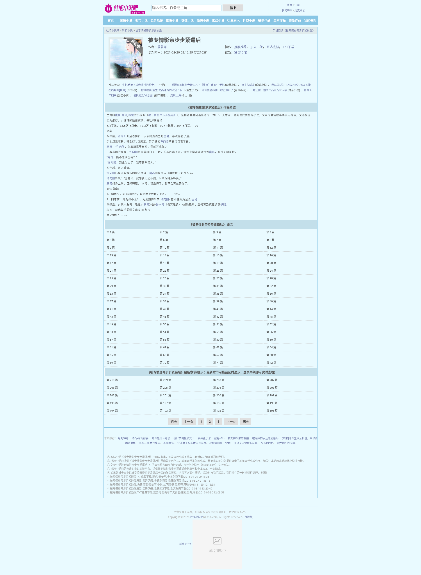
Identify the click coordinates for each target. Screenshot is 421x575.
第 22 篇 (164, 270)
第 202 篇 (112, 395)
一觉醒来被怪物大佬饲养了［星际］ (190, 85)
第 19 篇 (218, 263)
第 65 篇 (111, 355)
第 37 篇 (111, 301)
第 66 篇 (164, 355)
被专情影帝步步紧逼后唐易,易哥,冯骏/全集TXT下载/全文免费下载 (148, 488)
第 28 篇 (271, 278)
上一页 (188, 421)
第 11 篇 (218, 247)
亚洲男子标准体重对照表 (191, 443)
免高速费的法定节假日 (172, 90)
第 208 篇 (218, 380)
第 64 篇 (271, 347)
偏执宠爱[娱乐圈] (143, 95)
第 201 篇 (165, 395)
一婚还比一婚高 (259, 90)
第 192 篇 (218, 411)
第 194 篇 (112, 411)
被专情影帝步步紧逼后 (149, 30)
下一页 (231, 421)
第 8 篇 (270, 240)
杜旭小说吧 (112, 30)
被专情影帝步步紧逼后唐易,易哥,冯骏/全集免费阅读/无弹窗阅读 (147, 480)
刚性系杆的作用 (286, 443)
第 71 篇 (218, 363)
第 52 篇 (271, 324)
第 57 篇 (111, 340)
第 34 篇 (164, 294)
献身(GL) (219, 438)
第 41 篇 (111, 309)
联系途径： (186, 544)
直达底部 (273, 47)
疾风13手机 (218, 85)
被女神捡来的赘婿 (238, 438)
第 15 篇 (218, 255)
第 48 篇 (271, 317)
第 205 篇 (165, 388)
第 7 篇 (217, 240)
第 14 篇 (164, 255)
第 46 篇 (164, 317)
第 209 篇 (165, 380)
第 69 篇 (111, 363)
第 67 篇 (218, 355)
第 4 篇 (270, 232)
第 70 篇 (164, 363)
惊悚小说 (187, 20)
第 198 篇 (112, 403)
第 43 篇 (218, 309)
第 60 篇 (271, 340)
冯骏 (131, 115)
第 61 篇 (111, 347)
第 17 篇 (111, 263)
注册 (297, 5)
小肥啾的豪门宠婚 (219, 443)
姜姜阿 (162, 47)
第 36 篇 (271, 294)
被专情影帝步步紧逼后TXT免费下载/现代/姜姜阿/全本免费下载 (146, 477)
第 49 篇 (111, 324)
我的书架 (287, 10)
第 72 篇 (271, 363)
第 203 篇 (272, 388)
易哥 (124, 115)
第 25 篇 (111, 278)
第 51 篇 (218, 324)
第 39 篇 (218, 301)
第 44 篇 (271, 309)
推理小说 (172, 20)
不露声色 (168, 443)
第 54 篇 (164, 332)
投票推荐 (240, 47)
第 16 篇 (271, 255)
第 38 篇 (164, 301)
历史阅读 (299, 10)
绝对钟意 (123, 438)
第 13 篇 (111, 255)
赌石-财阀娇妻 (140, 438)
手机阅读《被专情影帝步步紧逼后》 (294, 30)
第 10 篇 (164, 247)
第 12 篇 (271, 247)
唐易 (118, 115)
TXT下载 (288, 47)
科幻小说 (249, 20)
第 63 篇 (218, 347)
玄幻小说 (218, 20)
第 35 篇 (218, 294)
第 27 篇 (218, 278)
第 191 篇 (272, 411)
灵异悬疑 (157, 20)
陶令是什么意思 (161, 438)
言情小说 (126, 20)
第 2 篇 (164, 232)
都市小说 (141, 20)
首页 (111, 20)
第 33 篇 (111, 294)
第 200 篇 (218, 395)
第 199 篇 (272, 395)
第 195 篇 (272, 403)
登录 (289, 5)
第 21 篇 (111, 270)
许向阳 (122, 136)
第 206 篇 (112, 388)
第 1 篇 (111, 232)
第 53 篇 (111, 332)
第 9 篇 (111, 247)
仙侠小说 (203, 20)
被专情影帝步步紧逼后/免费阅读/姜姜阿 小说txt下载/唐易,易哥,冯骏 (149, 484)
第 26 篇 (164, 278)
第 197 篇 (165, 403)
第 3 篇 (217, 232)
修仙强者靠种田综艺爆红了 (217, 90)
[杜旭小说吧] (125, 8)
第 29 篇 (111, 286)
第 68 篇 (271, 355)
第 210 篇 (112, 380)
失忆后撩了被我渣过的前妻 (138, 85)
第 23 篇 (218, 270)
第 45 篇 (111, 317)
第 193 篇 (165, 411)
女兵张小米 (204, 438)
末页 (246, 421)
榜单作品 (264, 20)
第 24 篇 (271, 270)
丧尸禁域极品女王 (183, 438)
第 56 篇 (271, 332)
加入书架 (256, 47)
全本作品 (279, 20)
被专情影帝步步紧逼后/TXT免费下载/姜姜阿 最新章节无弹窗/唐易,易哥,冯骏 (154, 492)
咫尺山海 (175, 95)
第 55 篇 (218, 332)
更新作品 (295, 20)
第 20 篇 (271, 263)
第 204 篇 (218, 388)
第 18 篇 (164, 263)
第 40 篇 (271, 301)
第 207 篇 (272, 380)
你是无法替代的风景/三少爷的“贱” (253, 443)
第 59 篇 (218, 340)
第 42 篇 (164, 309)
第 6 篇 (164, 240)
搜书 (233, 8)
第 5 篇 (111, 240)
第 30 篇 (164, 286)
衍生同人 (233, 20)
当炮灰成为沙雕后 (149, 443)
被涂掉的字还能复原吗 (265, 438)
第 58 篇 (164, 340)
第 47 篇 (218, 317)
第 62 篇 (164, 347)
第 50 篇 (164, 324)
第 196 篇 (218, 403)
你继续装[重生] (150, 90)
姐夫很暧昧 (248, 85)
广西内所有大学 (278, 90)
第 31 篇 (218, 286)
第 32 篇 (271, 286)
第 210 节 (240, 52)
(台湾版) (248, 517)
